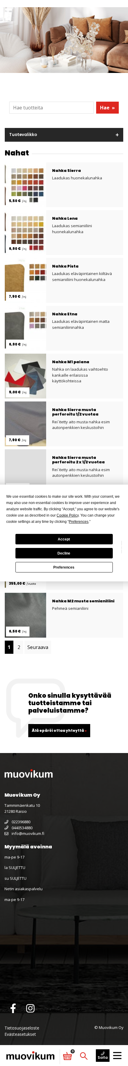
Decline (63, 553)
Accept (64, 539)
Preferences (63, 567)
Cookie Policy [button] (68, 515)
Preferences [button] (78, 522)
